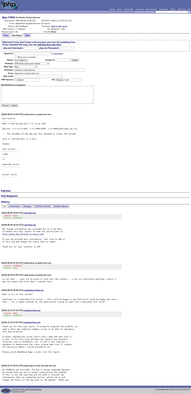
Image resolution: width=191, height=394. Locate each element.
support (119, 9)
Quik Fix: (9, 53)
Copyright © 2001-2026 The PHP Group (26, 390)
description (58, 54)
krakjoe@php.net (32, 310)
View (6, 35)
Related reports (61, 206)
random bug (181, 9)
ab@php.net (30, 213)
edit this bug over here (49, 45)
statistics (173, 9)
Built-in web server (59, 26)
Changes (27, 206)
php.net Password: (49, 48)
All (5, 206)
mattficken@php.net (34, 290)
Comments (14, 206)
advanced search (151, 9)
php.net (112, 9)
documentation (129, 9)
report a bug (139, 9)
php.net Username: (13, 48)
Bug (4, 17)
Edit (27, 35)
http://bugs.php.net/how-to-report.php (23, 234)
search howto (163, 9)
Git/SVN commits (42, 206)
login (188, 9)
